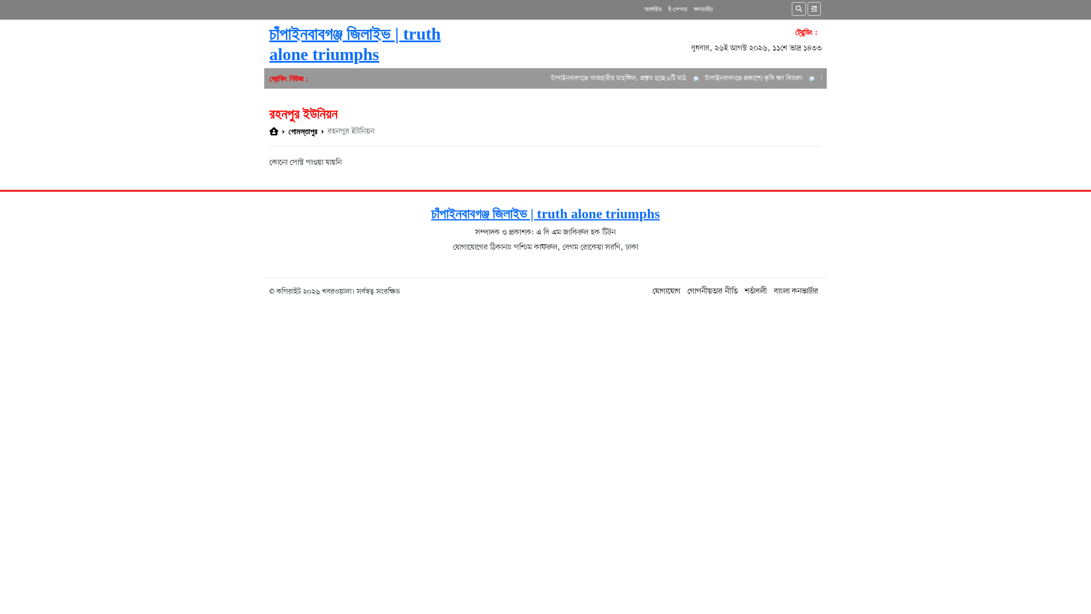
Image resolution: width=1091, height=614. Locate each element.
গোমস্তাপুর (303, 131)
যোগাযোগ (666, 291)
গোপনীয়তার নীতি (712, 291)
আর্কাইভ (653, 10)
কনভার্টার (703, 10)
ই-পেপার (677, 10)
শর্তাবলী (756, 291)
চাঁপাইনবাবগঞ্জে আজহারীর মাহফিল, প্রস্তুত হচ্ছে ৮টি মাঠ (607, 78)
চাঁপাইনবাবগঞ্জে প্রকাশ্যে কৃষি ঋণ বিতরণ (742, 78)
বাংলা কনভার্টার (796, 291)
